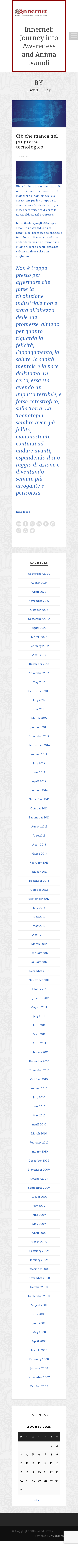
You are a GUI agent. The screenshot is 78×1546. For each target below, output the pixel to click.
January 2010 (39, 1151)
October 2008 (39, 1287)
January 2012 (39, 962)
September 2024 (39, 573)
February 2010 (39, 1142)
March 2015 (39, 718)
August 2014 (39, 754)
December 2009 (39, 1160)
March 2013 (39, 853)
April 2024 (39, 591)
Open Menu (73, 36)
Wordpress (58, 1535)
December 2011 (39, 971)
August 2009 (39, 1196)
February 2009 (39, 1250)
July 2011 (39, 1016)
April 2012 (39, 934)
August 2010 (39, 1088)
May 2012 (39, 925)
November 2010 (39, 1070)
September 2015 (39, 691)
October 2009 (39, 1178)
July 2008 (39, 1314)
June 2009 (39, 1214)
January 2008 (39, 1368)
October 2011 (39, 989)
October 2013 (39, 808)
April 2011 (39, 1043)
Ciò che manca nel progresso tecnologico (37, 141)
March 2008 (39, 1350)
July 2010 (39, 1097)
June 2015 (39, 709)
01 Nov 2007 (24, 156)
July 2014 (39, 763)
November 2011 (39, 980)
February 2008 (39, 1359)
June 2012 (39, 916)
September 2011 (39, 998)
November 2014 (39, 736)
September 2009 (39, 1187)
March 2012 (39, 943)
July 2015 (39, 700)
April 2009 (39, 1232)
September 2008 (39, 1296)
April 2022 (39, 627)
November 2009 (39, 1169)
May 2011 (39, 1034)
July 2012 (39, 907)
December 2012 (39, 880)
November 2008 (39, 1278)
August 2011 (39, 1007)
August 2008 (39, 1305)
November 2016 (39, 673)
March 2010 (39, 1133)
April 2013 (39, 844)
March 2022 (39, 636)
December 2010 (39, 1061)
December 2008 (39, 1269)
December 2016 (39, 664)
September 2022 (39, 618)
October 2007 (39, 1386)
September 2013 (39, 817)
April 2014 (39, 781)
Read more (23, 511)
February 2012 (39, 952)
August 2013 (39, 826)
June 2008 (39, 1323)
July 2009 (39, 1205)
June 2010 (39, 1106)
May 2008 (39, 1332)
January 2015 (39, 727)
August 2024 (39, 582)
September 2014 (39, 745)
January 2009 (39, 1259)
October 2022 (39, 609)
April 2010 (39, 1124)
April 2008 (39, 1341)
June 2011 (39, 1025)
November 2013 (39, 799)
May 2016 (39, 682)
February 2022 (39, 645)
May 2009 (39, 1223)
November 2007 (39, 1377)
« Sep (37, 1500)
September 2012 (39, 898)
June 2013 (39, 835)
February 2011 (39, 1052)
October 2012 (39, 889)
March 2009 (39, 1241)
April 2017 (39, 655)
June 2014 (39, 772)
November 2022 (39, 600)
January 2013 (39, 871)
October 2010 (39, 1079)
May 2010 (39, 1115)
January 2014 (39, 790)
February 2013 (39, 862)
